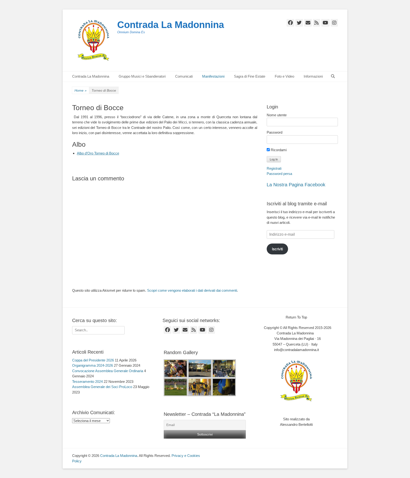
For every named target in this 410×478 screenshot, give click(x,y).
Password (274, 132)
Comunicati (184, 76)
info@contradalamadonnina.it (296, 350)
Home (81, 90)
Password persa (279, 174)
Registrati (274, 168)
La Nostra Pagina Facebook (296, 184)
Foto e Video (284, 76)
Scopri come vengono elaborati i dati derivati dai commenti (192, 290)
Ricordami (278, 150)
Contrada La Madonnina (170, 24)
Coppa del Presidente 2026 (93, 360)
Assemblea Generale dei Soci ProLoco (102, 387)
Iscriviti (277, 249)
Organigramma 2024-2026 (92, 365)
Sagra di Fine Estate (249, 76)
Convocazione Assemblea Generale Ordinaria (107, 371)
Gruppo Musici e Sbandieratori (142, 76)
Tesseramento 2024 (87, 382)
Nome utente (277, 115)
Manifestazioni (213, 76)
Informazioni (313, 76)
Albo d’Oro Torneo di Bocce (98, 153)
